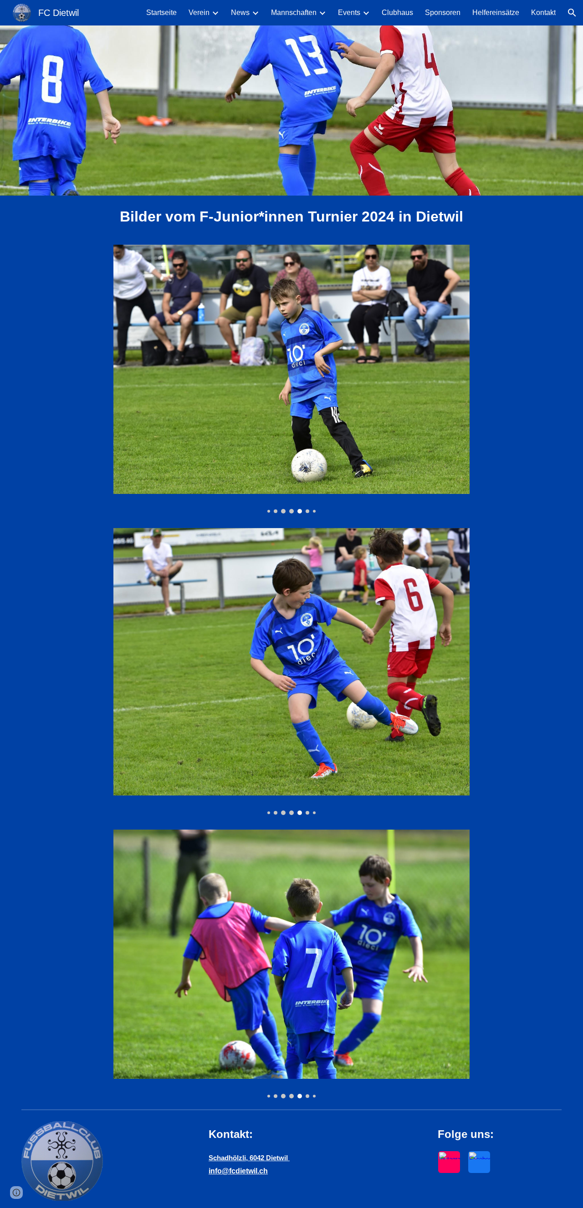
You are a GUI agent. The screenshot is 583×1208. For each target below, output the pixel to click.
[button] (572, 13)
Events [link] (349, 12)
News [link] (240, 12)
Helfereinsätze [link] (495, 12)
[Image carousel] (291, 379)
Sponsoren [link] (442, 12)
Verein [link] (199, 12)
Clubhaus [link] (397, 12)
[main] (291, 216)
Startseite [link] (161, 12)
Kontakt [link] (543, 12)
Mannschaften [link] (294, 12)
